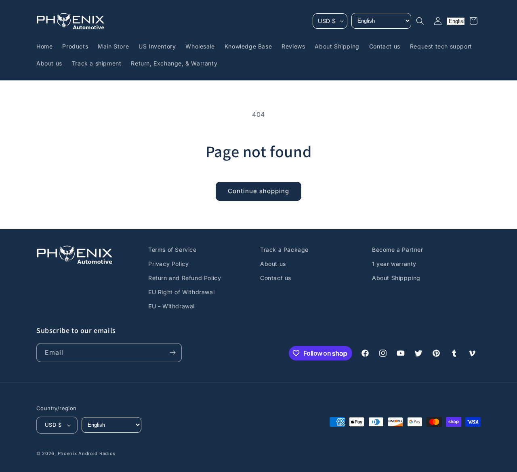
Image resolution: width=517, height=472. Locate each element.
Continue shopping (258, 191)
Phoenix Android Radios (87, 453)
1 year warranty (394, 263)
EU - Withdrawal (171, 306)
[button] (420, 21)
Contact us (275, 277)
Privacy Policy (168, 263)
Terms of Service (172, 249)
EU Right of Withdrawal (181, 292)
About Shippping (396, 277)
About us (273, 263)
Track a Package (284, 249)
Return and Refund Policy (184, 277)
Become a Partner (397, 249)
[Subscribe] (172, 352)
